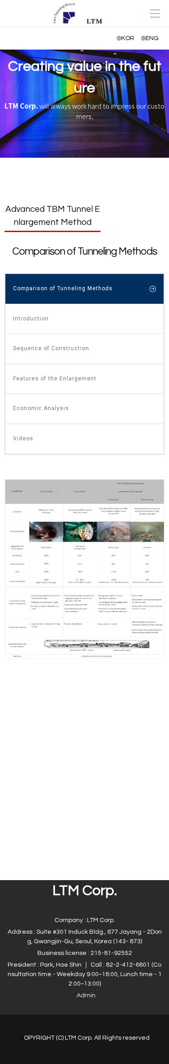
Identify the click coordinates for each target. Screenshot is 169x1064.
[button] (86, 995)
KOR (127, 38)
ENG (152, 38)
